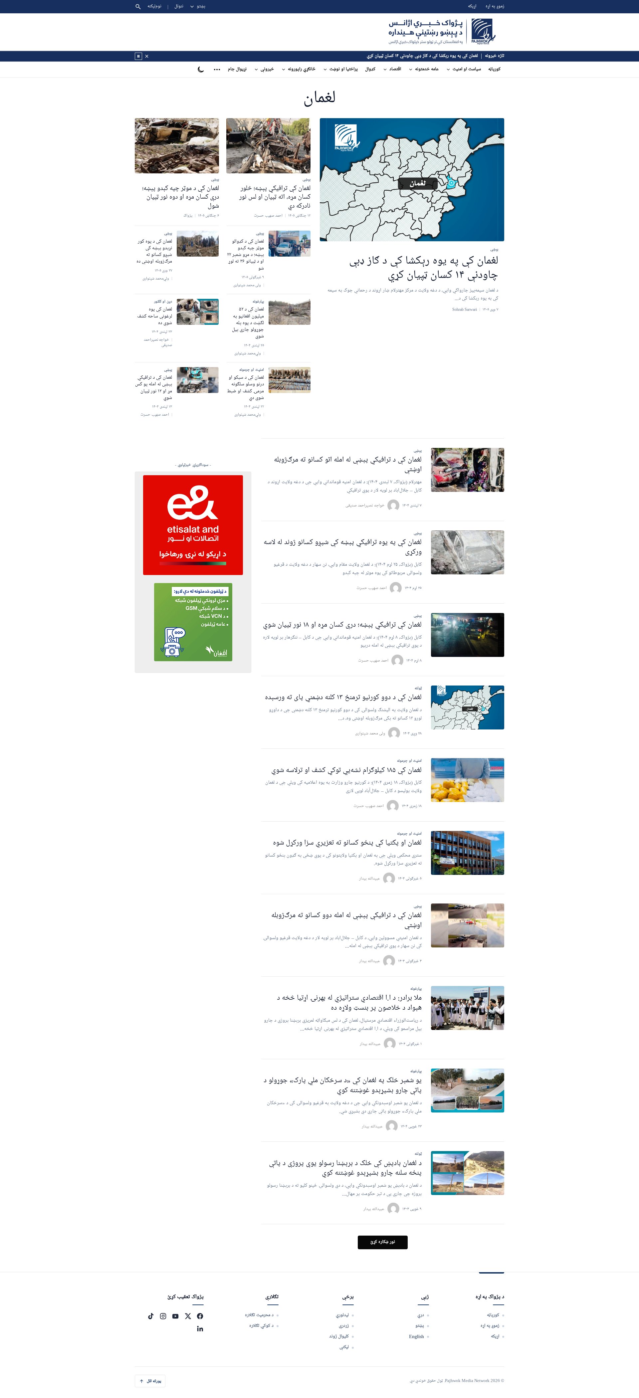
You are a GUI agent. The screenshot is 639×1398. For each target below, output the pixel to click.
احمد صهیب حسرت (371, 587)
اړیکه (472, 6)
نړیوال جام (237, 69)
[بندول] (146, 56)
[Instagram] (163, 1316)
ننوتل (178, 6)
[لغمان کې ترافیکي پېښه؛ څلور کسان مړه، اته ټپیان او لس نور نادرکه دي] (268, 145)
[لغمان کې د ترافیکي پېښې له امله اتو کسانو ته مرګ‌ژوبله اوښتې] (467, 470)
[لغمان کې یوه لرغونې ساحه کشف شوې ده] (198, 312)
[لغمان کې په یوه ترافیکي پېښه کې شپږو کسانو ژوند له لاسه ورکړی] (467, 552)
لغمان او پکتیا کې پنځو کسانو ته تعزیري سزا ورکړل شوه (347, 843)
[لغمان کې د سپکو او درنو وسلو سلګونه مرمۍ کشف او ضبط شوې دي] (290, 380)
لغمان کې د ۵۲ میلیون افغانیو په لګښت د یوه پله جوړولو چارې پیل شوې (248, 323)
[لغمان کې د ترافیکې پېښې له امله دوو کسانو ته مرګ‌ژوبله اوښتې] (467, 925)
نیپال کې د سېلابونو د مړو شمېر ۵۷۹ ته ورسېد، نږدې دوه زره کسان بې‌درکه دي (410, 56)
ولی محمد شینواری (370, 733)
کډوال (370, 69)
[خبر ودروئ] (138, 56)
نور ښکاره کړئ (382, 1242)
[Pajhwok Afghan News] (442, 32)
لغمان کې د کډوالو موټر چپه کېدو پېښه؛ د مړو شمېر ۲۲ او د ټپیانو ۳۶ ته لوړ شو (245, 255)
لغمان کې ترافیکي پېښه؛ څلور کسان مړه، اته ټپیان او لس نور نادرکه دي (275, 197)
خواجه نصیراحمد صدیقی (364, 505)
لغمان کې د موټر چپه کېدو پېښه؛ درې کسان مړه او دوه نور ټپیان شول (180, 197)
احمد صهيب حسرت (368, 805)
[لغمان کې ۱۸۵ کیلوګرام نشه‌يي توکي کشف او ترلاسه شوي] (467, 780)
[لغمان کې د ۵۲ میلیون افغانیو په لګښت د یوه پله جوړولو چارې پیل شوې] (290, 312)
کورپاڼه (494, 69)
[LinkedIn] (200, 1328)
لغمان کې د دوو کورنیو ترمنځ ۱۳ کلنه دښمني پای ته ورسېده (343, 698)
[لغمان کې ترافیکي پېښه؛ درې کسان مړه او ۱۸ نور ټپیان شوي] (467, 635)
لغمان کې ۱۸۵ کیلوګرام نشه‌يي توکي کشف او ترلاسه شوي (346, 770)
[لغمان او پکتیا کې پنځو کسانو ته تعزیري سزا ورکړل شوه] (467, 853)
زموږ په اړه (495, 6)
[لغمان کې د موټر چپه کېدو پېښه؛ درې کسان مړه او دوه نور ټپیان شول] (177, 145)
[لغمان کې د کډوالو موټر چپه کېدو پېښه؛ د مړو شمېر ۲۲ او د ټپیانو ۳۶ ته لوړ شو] (290, 244)
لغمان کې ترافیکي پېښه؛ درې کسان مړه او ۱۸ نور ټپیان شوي (342, 625)
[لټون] (138, 6)
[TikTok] (150, 1316)
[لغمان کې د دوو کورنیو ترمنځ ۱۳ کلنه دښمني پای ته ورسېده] (467, 707)
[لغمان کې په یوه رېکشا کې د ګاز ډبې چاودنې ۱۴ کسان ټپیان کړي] (412, 180)
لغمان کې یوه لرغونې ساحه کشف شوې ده (154, 316)
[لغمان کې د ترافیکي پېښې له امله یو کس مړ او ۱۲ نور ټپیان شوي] (198, 380)
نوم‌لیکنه (154, 6)
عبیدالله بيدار (372, 1126)
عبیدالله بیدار (369, 878)
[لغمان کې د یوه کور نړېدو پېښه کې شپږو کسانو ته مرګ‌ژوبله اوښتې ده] (198, 244)
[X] (187, 1316)
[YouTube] (175, 1316)
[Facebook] (200, 1316)
